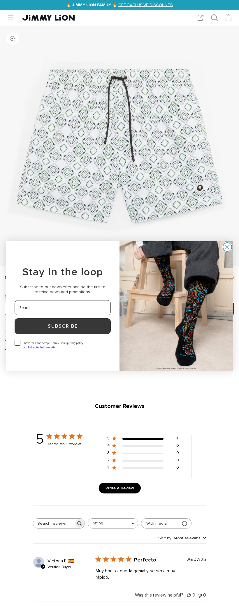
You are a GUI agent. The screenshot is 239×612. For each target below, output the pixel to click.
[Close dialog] (227, 247)
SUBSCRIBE (63, 326)
